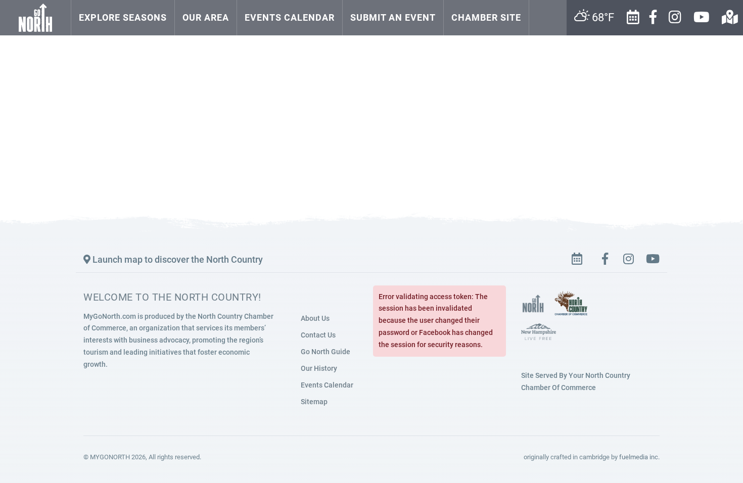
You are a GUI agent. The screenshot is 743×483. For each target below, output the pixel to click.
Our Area (205, 17)
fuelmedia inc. (639, 457)
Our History (319, 368)
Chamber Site (486, 17)
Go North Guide (325, 352)
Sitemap (314, 402)
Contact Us (318, 335)
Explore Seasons (123, 17)
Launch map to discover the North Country (176, 259)
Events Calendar (290, 17)
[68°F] (540, 7)
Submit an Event (393, 17)
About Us (315, 318)
